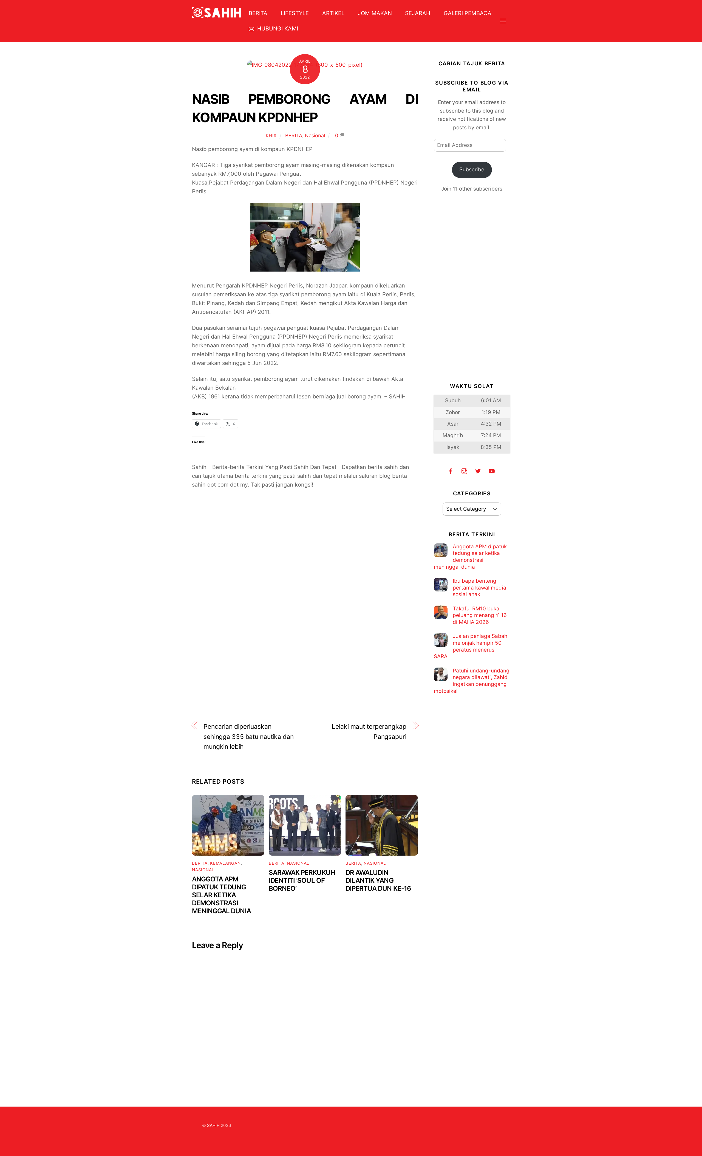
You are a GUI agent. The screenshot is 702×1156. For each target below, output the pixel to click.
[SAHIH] (216, 14)
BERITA (258, 13)
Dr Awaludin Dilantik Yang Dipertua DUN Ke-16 (378, 880)
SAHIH (213, 1125)
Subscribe (471, 169)
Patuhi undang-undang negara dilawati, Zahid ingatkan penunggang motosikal (471, 681)
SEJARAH (417, 13)
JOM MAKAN (375, 13)
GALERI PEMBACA (467, 13)
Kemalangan (225, 863)
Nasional (315, 135)
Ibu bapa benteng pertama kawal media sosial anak (479, 587)
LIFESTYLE (295, 13)
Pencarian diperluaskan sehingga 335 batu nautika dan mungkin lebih (248, 737)
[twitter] (477, 471)
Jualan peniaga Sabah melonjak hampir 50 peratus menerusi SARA (470, 646)
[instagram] (464, 471)
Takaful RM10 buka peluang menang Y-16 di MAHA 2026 (480, 615)
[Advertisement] (305, 561)
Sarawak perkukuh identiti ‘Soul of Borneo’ (302, 880)
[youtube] (491, 471)
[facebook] (450, 471)
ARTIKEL (333, 13)
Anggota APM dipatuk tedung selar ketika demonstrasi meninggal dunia (221, 895)
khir (271, 135)
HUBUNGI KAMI (277, 28)
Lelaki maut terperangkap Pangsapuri (369, 732)
